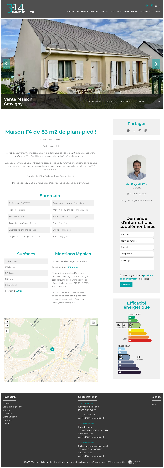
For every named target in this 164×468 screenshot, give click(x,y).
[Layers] (93, 322)
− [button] (7, 325)
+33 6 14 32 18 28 (138, 193)
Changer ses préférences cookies (109, 462)
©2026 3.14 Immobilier (35, 462)
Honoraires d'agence (79, 462)
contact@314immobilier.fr (91, 418)
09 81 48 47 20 (85, 433)
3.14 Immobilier (86, 403)
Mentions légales (57, 462)
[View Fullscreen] (7, 331)
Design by (137, 462)
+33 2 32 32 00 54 (86, 415)
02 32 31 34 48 (85, 452)
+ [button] (7, 321)
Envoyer (126, 284)
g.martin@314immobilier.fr (138, 200)
